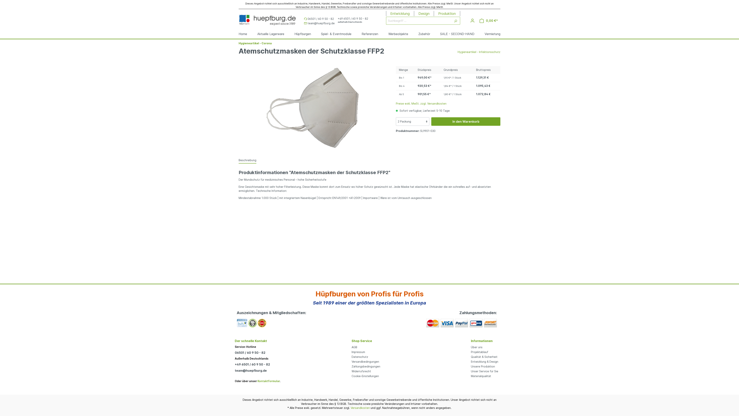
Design (424, 14)
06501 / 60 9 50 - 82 (250, 353)
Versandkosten (360, 407)
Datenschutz (360, 356)
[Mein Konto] (472, 20)
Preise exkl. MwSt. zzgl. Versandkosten (421, 103)
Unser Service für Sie (484, 371)
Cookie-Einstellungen (365, 376)
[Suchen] (455, 21)
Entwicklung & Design (484, 361)
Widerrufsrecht (361, 371)
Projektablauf (479, 352)
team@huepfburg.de (251, 370)
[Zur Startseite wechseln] (267, 19)
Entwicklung (400, 14)
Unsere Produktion (483, 366)
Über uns (476, 347)
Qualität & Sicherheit (484, 356)
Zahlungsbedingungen (366, 366)
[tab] (247, 160)
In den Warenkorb (465, 121)
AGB (354, 347)
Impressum (358, 352)
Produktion (447, 14)
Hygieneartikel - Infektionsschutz (479, 52)
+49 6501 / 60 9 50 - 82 (252, 364)
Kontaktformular (268, 381)
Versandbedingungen (365, 361)
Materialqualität (481, 376)
